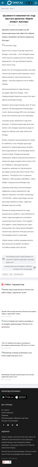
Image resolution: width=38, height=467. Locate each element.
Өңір (11, 8)
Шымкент (5, 274)
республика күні (18, 274)
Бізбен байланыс (7, 412)
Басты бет (5, 8)
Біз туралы (5, 410)
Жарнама (5, 415)
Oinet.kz (14, 458)
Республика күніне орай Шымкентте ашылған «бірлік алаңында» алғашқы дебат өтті (20, 259)
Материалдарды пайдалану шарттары (15, 418)
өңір (11, 274)
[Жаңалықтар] (19, 3)
